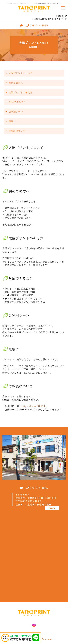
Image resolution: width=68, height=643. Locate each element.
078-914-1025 (39, 25)
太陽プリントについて (20, 73)
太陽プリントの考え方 (20, 92)
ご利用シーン (16, 111)
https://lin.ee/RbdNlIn (34, 406)
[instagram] (34, 625)
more (52, 508)
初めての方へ (16, 83)
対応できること (17, 102)
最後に (12, 121)
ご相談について (17, 131)
